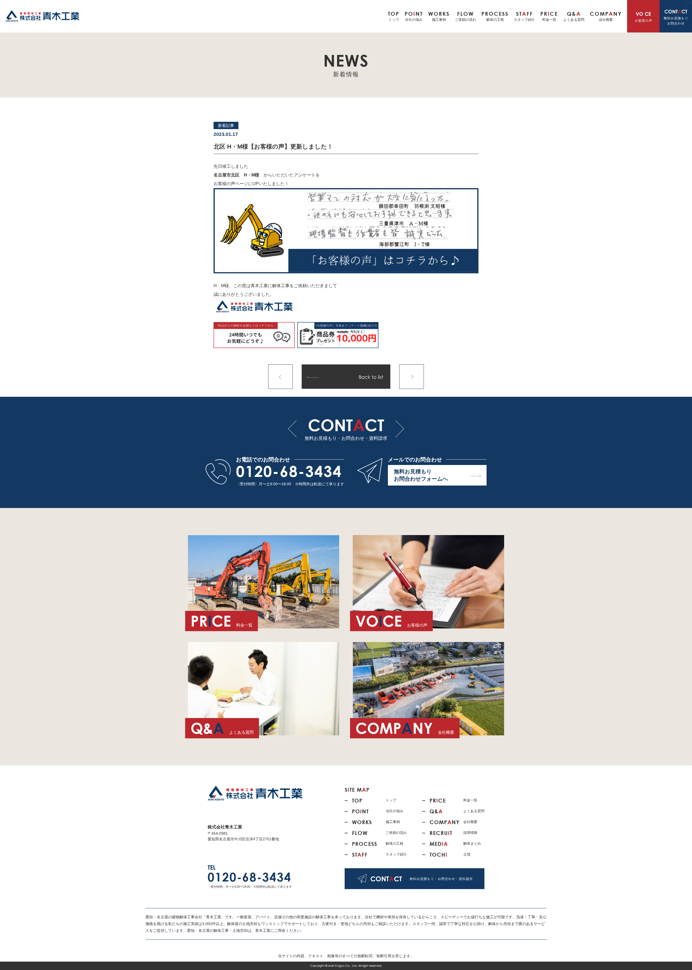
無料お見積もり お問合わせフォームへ (421, 475)
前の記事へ (280, 376)
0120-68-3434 (289, 471)
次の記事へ (411, 376)
